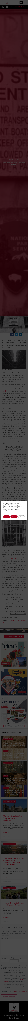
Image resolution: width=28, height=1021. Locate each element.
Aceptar (6, 516)
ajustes (16, 510)
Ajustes (21, 516)
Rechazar (14, 516)
